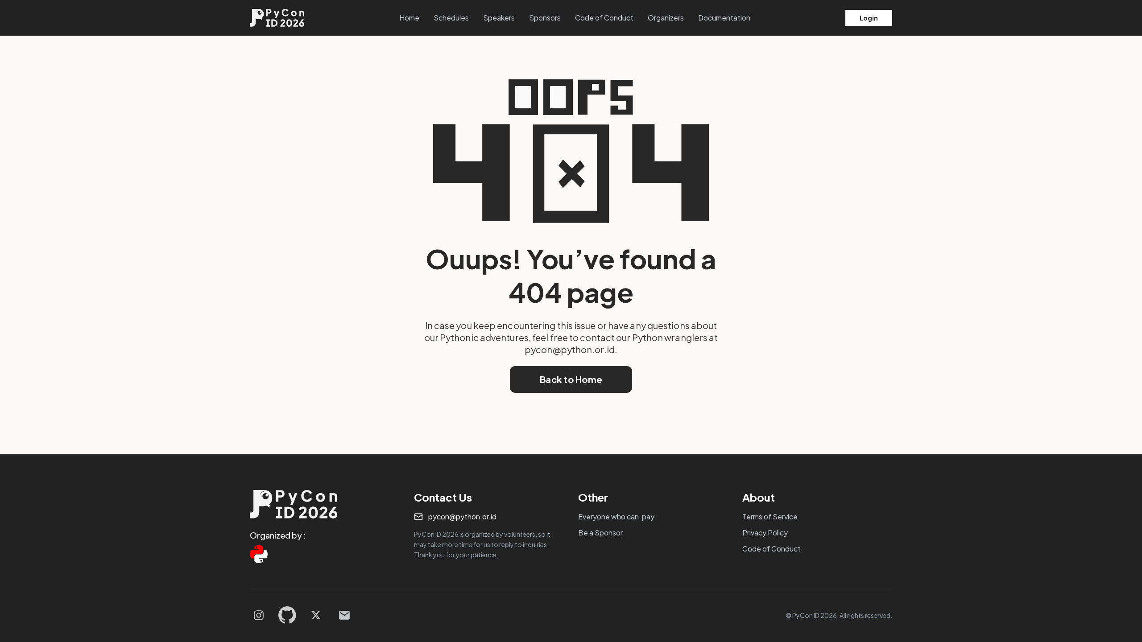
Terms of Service (770, 516)
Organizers (666, 17)
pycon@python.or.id (462, 516)
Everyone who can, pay (616, 516)
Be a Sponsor (600, 532)
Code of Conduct (604, 17)
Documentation (724, 17)
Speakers (499, 17)
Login (869, 18)
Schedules (451, 17)
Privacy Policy (765, 532)
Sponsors (545, 17)
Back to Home (571, 379)
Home (409, 17)
